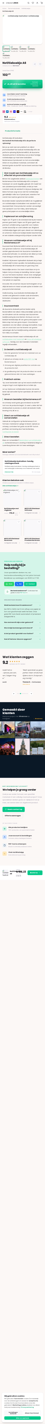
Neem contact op (15, 809)
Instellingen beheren (13, 1413)
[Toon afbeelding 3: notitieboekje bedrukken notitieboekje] (23, 48)
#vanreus (38, 719)
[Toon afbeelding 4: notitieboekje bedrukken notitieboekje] (31, 48)
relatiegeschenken (32, 179)
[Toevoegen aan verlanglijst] (40, 64)
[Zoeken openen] (28, 3)
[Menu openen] (3, 3)
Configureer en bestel (11, 432)
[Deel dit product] (34, 64)
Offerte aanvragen (13, 816)
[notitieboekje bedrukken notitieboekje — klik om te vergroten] (22, 29)
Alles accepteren (22, 1418)
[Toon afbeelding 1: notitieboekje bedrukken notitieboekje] (6, 48)
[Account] (37, 3)
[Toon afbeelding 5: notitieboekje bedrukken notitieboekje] (6, 55)
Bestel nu (34, 873)
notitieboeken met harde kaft (13, 339)
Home (4, 8)
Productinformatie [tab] (12, 131)
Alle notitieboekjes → (10, 486)
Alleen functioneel (32, 1413)
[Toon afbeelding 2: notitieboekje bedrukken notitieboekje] (14, 48)
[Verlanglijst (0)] (33, 3)
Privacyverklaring (27, 1407)
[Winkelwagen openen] (42, 3)
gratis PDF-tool (29, 359)
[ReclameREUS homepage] (12, 3)
